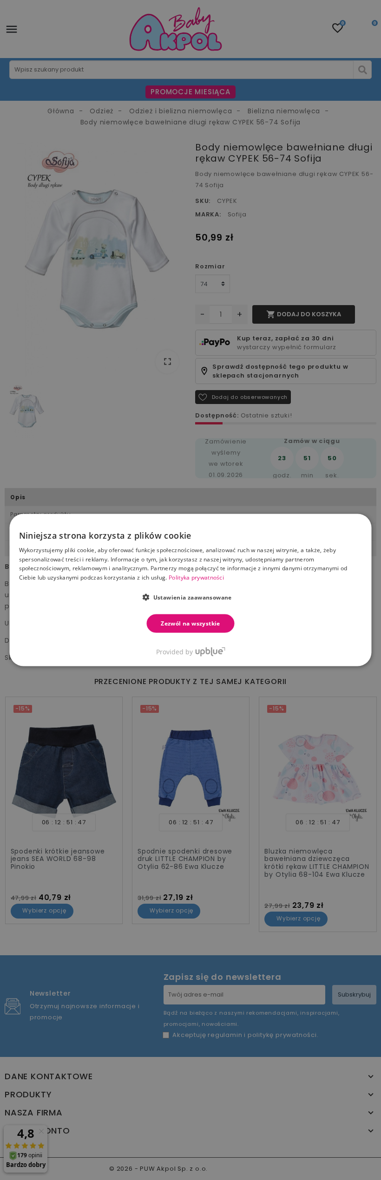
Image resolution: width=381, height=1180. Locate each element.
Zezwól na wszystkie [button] (190, 623)
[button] (190, 597)
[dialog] (191, 590)
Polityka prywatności (196, 577)
